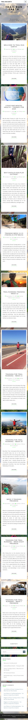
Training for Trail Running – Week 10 (14, 440)
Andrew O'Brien (20, 237)
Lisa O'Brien (18, 49)
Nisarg (14, 716)
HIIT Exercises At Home (9, 672)
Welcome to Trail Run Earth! (14, 46)
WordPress (18, 715)
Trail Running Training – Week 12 (14, 292)
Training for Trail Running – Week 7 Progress (14, 601)
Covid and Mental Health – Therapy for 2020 (14, 107)
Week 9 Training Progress (14, 500)
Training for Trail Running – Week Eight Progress (14, 541)
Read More (14, 78)
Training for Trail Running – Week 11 (14, 375)
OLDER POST (13, 644)
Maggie (5, 697)
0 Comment (15, 239)
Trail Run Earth (6, 2)
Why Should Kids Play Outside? (14, 173)
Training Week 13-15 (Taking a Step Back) (14, 234)
